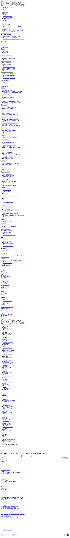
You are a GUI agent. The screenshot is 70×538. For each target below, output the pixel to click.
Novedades (3, 297)
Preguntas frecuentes (7, 410)
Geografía (3, 41)
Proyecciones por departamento (10, 76)
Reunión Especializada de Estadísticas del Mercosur (12, 498)
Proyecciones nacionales (8, 75)
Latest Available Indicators (9, 439)
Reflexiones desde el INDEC (9, 430)
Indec (4, 394)
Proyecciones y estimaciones (7, 73)
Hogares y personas (5, 505)
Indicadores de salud (7, 242)
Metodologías (6, 418)
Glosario (5, 417)
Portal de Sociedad (7, 380)
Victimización (6, 216)
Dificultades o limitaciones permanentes (11, 239)
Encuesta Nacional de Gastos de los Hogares (10, 472)
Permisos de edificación (8, 108)
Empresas (3, 127)
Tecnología (3, 253)
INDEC (5, 14)
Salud (2, 237)
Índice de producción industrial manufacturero (13, 154)
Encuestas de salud (5, 473)
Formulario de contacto (7, 530)
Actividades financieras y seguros (10, 196)
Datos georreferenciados (6, 34)
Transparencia (6, 401)
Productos (7, 16)
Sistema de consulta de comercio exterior (12, 102)
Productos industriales (8, 158)
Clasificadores (6, 421)
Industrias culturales (7, 221)
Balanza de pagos (7, 113)
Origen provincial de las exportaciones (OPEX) (13, 39)
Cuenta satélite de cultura (8, 121)
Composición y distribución (9, 58)
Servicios (3, 187)
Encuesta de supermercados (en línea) (9, 507)
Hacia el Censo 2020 (7, 432)
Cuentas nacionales (5, 117)
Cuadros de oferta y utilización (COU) (11, 120)
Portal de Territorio (7, 340)
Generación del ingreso (8, 124)
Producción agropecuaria (8, 176)
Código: (2, 457)
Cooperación (6, 398)
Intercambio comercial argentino (10, 98)
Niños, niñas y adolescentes (9, 67)
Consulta (45, 456)
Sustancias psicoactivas (8, 244)
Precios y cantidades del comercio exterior (12, 101)
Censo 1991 (5, 51)
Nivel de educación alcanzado (9, 226)
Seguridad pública (4, 248)
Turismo (2, 198)
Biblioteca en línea (7, 413)
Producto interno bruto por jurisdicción (11, 125)
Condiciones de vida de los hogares (11, 210)
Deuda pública (6, 182)
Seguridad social (6, 265)
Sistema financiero (4, 193)
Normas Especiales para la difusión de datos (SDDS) (12, 497)
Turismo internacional (8, 202)
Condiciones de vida (5, 207)
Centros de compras (7, 90)
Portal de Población (7, 348)
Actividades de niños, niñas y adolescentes (12, 260)
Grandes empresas (7, 131)
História (5, 395)
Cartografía (5, 28)
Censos (2, 48)
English (5, 20)
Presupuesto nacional (7, 184)
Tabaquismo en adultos (8, 246)
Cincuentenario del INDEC (9, 400)
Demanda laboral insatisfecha (9, 130)
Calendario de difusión (8, 406)
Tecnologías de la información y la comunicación (13, 255)
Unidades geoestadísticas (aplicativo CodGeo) (13, 31)
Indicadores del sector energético (10, 137)
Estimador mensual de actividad (10, 123)
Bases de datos (6, 405)
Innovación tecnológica (8, 132)
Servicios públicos (7, 191)
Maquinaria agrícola (7, 157)
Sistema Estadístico (7, 396)
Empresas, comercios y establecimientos (9, 506)
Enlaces (5, 411)
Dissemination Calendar (8, 440)
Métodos (8, 17)
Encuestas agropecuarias (8, 175)
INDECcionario (6, 419)
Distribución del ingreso (8, 261)
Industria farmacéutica (8, 156)
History (4, 436)
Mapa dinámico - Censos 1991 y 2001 (11, 36)
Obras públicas (6, 143)
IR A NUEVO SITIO (5, 7)
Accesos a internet (7, 190)
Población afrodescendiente (9, 68)
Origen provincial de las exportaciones (11, 100)
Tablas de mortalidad (5, 80)
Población (5, 11)
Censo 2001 (5, 52)
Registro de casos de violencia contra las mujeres (13, 215)
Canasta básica (6, 209)
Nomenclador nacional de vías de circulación (13, 30)
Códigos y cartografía (5, 24)
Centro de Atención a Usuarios (40, 453)
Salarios (2, 166)
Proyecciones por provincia (9, 78)
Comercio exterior (4, 95)
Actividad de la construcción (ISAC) (11, 107)
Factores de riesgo (7, 241)
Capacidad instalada (7, 152)
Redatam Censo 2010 (5, 468)
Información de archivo (8, 408)
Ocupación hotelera (7, 201)
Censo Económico (4, 480)
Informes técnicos (7, 299)
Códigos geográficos (7, 29)
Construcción (3, 104)
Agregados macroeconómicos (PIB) (11, 119)
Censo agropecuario (7, 174)
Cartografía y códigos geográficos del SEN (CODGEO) (13, 514)
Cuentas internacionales (6, 110)
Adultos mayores (7, 64)
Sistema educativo (7, 227)
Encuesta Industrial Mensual (9, 153)
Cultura (2, 219)
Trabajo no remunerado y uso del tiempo (12, 266)
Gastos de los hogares (8, 211)
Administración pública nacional (10, 181)
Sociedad (5, 13)
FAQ (4, 438)
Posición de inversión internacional (10, 114)
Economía (5, 12)
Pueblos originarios (7, 70)
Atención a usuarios (7, 412)
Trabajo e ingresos (4, 258)
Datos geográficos (7, 43)
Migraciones (6, 59)
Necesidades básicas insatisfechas (10, 213)
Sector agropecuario (5, 171)
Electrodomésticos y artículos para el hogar (12, 91)
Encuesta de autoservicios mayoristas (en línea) (11, 508)
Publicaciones (6, 407)
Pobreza (5, 214)
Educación (3, 224)
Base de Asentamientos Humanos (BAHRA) (13, 26)
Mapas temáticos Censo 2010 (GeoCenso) (12, 37)
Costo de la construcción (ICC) (10, 142)
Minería (2, 160)
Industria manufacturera (5, 149)
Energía (2, 135)
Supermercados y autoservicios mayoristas (12, 92)
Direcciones (5, 399)
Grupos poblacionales (5, 230)
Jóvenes (5, 65)
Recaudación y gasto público (9, 185)
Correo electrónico (26, 456)
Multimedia (5, 428)
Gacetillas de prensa (7, 301)
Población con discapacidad (9, 69)
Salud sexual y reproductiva (9, 243)
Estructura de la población (6, 56)
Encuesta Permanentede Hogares (5, 470)
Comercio (3, 87)
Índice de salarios (7, 169)
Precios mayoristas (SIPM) (9, 146)
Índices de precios (4, 140)
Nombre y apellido (5, 456)
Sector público (4, 179)
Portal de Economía (7, 357)
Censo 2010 (5, 53)
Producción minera (7, 164)
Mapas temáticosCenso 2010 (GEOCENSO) (7, 516)
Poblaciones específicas (6, 62)
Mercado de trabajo (7, 263)
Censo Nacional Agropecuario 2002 (8, 481)
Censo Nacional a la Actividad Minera (11, 163)
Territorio (5, 9)
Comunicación (6, 18)
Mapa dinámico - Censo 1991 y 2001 (9, 519)
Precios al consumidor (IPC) (9, 145)
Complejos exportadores (8, 97)
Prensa (4, 429)
